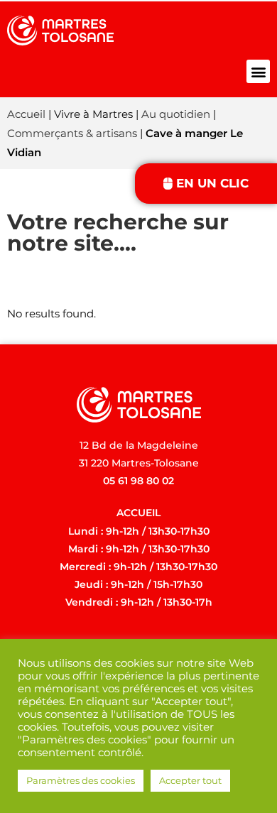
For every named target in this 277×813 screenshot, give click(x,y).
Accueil (26, 114)
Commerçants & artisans (72, 133)
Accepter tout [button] (190, 780)
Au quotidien (175, 114)
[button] (258, 71)
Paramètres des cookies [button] (80, 780)
